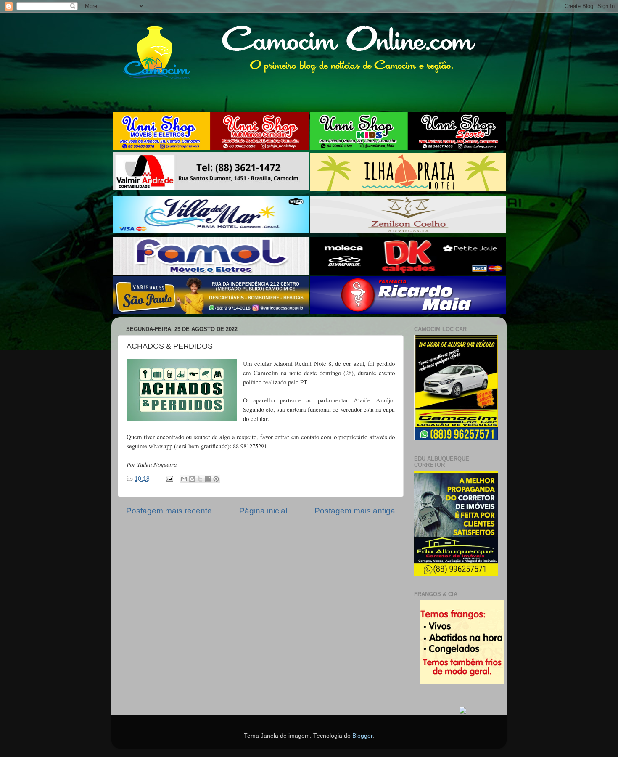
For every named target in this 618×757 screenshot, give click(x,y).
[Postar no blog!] (192, 479)
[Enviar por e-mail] (184, 479)
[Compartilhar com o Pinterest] (216, 479)
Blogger (362, 736)
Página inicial (263, 510)
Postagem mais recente (169, 510)
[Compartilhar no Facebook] (208, 479)
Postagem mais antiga (354, 510)
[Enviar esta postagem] (169, 479)
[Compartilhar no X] (200, 479)
